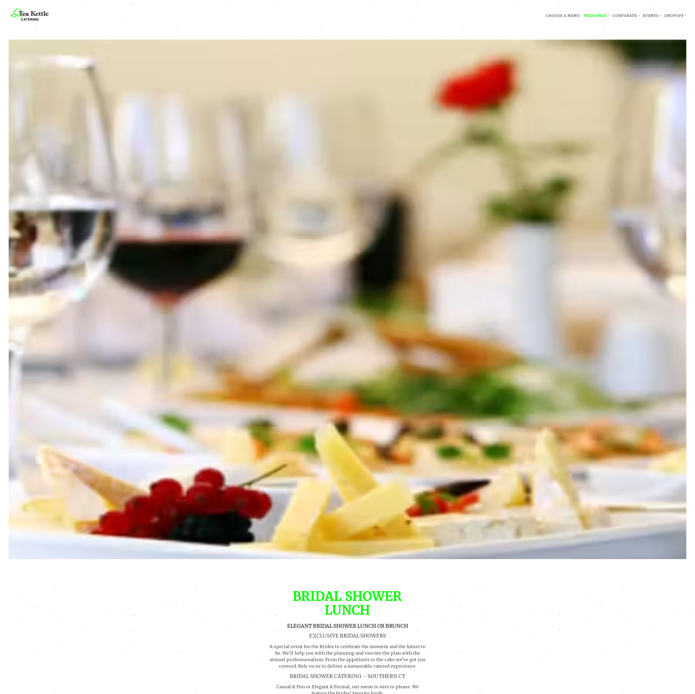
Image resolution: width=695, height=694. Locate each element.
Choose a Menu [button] (563, 15)
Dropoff (674, 15)
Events (651, 15)
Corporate (625, 15)
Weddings (596, 15)
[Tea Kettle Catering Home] (42, 15)
